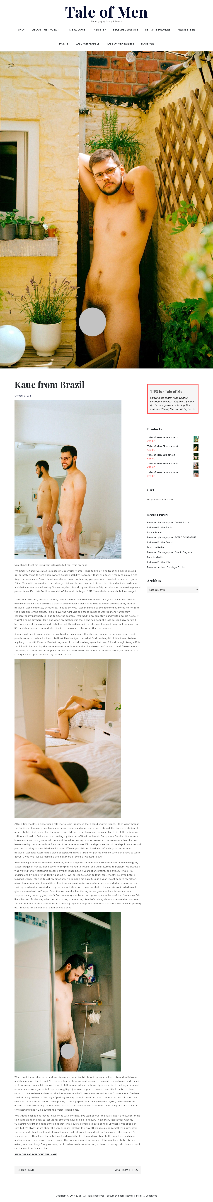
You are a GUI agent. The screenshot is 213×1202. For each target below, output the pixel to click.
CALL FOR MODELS (88, 43)
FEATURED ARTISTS (125, 29)
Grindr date (26, 1169)
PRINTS (64, 43)
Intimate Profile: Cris (158, 562)
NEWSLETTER (186, 29)
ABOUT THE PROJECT (45, 29)
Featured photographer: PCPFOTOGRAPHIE (171, 537)
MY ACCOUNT (78, 29)
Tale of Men (106, 11)
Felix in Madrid (155, 557)
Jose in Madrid (155, 532)
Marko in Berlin (155, 547)
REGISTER (100, 29)
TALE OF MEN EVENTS (120, 43)
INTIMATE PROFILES (158, 29)
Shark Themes (126, 1195)
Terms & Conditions (146, 1195)
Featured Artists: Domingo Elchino (166, 567)
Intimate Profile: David (160, 542)
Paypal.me (189, 409)
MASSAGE (147, 43)
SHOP (21, 29)
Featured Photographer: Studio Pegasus (169, 552)
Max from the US (126, 1169)
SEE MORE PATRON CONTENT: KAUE (36, 1154)
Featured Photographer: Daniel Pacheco (169, 522)
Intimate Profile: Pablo (160, 527)
